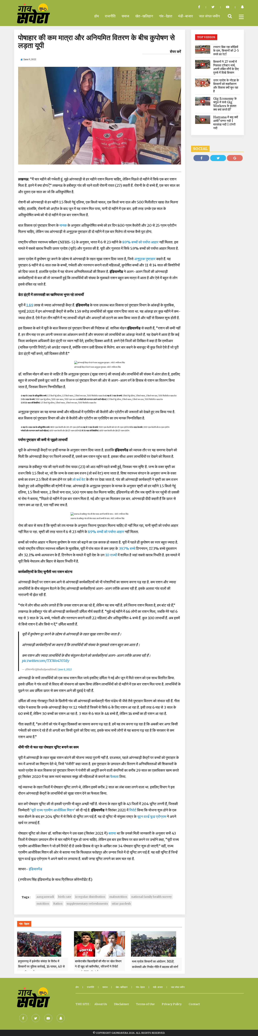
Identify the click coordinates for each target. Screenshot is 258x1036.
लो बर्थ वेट (78, 479)
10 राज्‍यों (111, 555)
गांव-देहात (165, 16)
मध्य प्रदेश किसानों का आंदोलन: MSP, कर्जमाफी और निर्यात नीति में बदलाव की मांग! (155, 964)
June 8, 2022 (65, 669)
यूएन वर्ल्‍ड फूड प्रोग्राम (151, 816)
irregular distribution (90, 897)
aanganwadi (45, 897)
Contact (194, 1004)
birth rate (64, 897)
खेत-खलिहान (144, 16)
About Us (100, 1004)
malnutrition (118, 897)
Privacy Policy (172, 1004)
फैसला (114, 776)
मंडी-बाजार (185, 16)
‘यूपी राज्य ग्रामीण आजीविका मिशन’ (52, 810)
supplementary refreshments (87, 903)
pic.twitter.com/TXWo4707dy (45, 660)
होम (96, 16)
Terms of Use (145, 1004)
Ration (57, 903)
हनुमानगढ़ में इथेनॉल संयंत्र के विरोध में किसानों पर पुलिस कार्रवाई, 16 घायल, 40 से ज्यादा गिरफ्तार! (41, 966)
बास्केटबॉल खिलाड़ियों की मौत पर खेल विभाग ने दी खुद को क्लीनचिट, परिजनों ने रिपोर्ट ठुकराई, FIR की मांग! (98, 966)
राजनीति (110, 16)
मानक (63, 225)
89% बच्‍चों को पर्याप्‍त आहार (140, 242)
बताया (112, 833)
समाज (125, 16)
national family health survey (151, 897)
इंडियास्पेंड (35, 869)
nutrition (42, 903)
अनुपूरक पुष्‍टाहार (144, 259)
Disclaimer (121, 1004)
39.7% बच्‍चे (127, 548)
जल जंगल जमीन (209, 16)
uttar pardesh (121, 903)
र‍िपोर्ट (132, 810)
